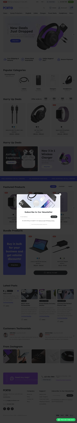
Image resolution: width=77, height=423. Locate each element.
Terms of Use (42, 220)
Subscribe (54, 216)
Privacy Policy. (51, 220)
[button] (65, 419)
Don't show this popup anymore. (39, 224)
